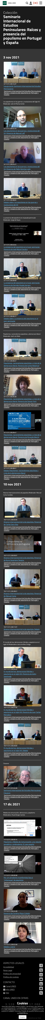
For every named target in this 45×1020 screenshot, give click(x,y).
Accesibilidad (8, 967)
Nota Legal (7, 970)
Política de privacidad (12, 973)
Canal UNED (11, 986)
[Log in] (31, 3)
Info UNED (10, 989)
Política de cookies (11, 977)
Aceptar (22, 1017)
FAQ (7, 992)
